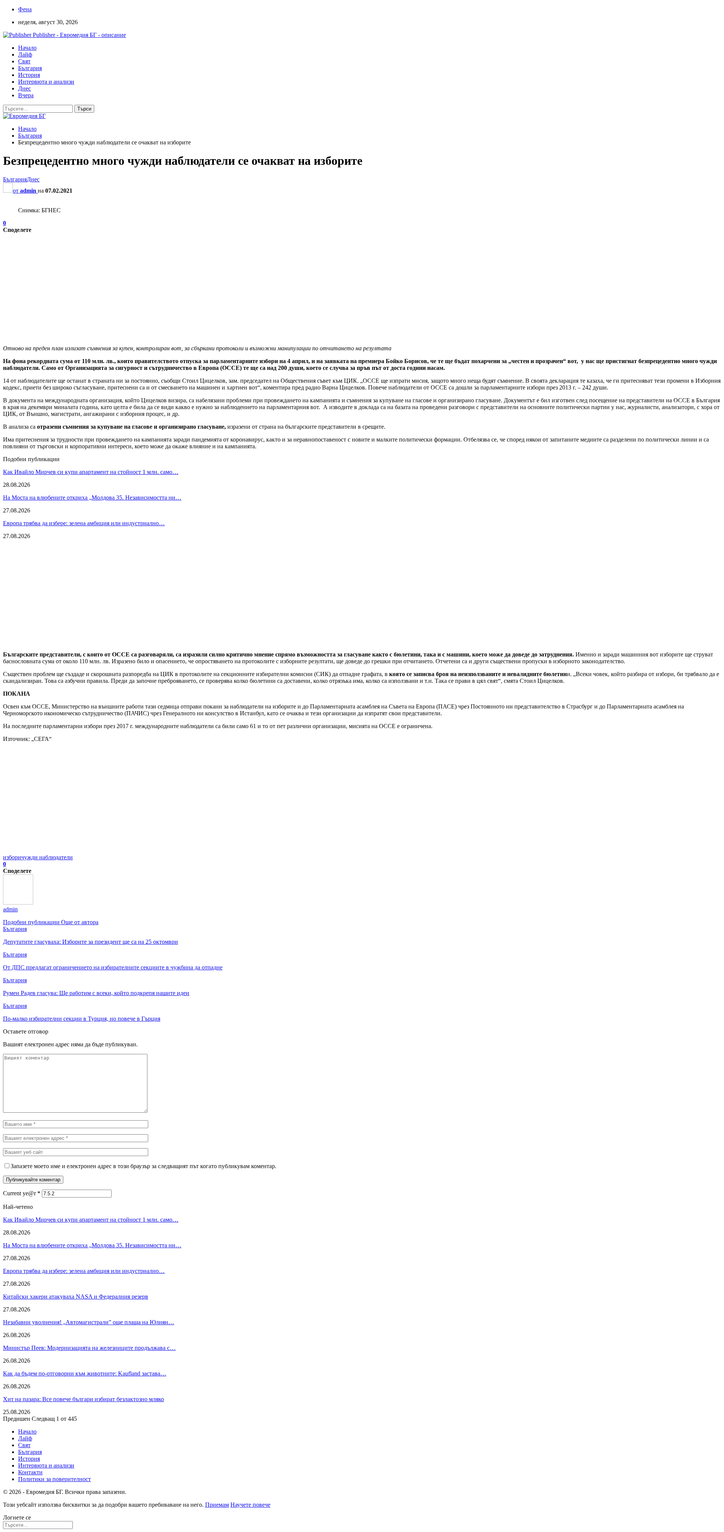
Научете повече (250, 1504)
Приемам (217, 1504)
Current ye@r (21, 1193)
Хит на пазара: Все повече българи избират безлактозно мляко (83, 1399)
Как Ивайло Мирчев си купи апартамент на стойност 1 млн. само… (90, 472)
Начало (27, 47)
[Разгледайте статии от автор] (18, 902)
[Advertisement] (229, 286)
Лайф (25, 54)
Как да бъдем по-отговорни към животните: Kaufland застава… (84, 1373)
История (29, 75)
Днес (24, 88)
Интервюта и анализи (46, 81)
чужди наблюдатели (47, 857)
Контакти (30, 1472)
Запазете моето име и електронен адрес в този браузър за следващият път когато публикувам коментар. (143, 1166)
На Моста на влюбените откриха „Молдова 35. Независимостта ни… (92, 497)
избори (12, 857)
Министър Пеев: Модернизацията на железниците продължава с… (89, 1348)
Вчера (26, 95)
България (30, 68)
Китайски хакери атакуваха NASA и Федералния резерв (75, 1296)
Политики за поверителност (54, 1479)
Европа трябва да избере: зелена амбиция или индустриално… (84, 523)
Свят (24, 61)
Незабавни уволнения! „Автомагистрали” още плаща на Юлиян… (88, 1322)
